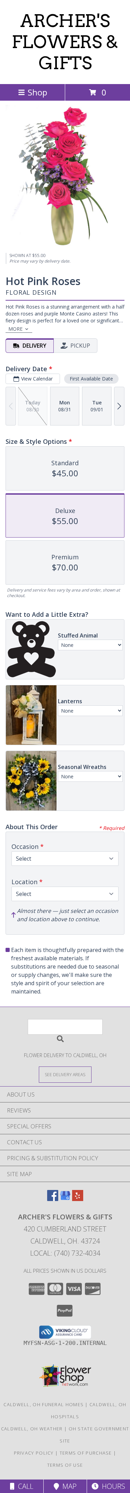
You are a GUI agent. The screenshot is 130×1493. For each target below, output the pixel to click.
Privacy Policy (34, 1453)
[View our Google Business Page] (65, 1199)
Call (24, 1486)
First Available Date (91, 378)
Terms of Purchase (86, 1453)
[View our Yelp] (77, 1199)
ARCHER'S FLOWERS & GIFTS (65, 41)
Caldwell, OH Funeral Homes (43, 1404)
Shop (37, 92)
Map (68, 1486)
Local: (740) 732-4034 (65, 1253)
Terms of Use (65, 1465)
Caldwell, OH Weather (32, 1429)
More (15, 329)
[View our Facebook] (52, 1199)
